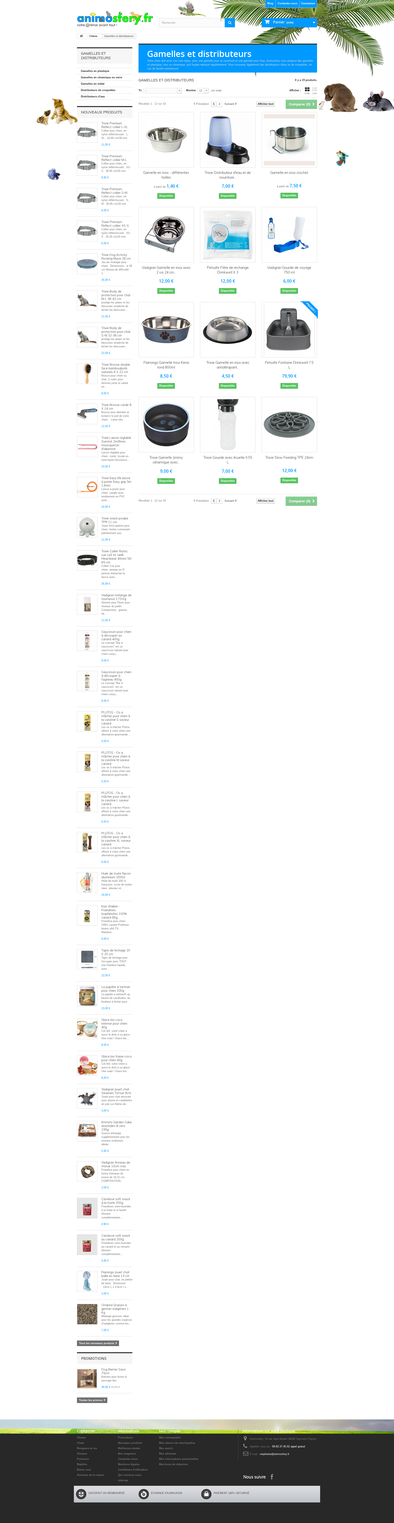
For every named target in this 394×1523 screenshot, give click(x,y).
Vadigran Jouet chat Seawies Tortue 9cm (116, 1091)
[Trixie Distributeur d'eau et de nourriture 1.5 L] (227, 139)
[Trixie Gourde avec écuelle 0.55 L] (227, 424)
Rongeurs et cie (87, 1448)
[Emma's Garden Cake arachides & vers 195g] (87, 1131)
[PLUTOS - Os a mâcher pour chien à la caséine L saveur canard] (87, 802)
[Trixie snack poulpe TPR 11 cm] (87, 527)
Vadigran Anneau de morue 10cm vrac (115, 1164)
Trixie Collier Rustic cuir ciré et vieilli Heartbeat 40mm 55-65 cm (116, 556)
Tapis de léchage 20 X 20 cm (115, 952)
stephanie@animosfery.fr (274, 1454)
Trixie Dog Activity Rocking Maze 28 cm (116, 256)
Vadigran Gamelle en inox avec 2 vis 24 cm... (166, 269)
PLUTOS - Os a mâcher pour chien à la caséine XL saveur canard (116, 838)
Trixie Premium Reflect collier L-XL (114, 125)
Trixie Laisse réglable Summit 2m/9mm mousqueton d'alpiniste (116, 443)
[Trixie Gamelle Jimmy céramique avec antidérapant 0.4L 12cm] (166, 424)
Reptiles (82, 1464)
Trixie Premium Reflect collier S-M (114, 191)
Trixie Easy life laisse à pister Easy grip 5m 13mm (116, 481)
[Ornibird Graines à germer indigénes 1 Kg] (87, 1314)
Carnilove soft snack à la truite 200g (115, 1201)
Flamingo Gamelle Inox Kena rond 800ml (166, 364)
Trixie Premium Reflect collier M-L (114, 158)
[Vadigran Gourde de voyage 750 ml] (289, 234)
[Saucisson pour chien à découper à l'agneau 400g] (87, 681)
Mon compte (169, 1430)
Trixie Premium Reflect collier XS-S (115, 224)
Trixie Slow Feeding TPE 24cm (289, 457)
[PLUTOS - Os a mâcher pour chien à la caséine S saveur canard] (87, 721)
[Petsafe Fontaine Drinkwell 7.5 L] (289, 329)
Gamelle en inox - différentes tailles (166, 174)
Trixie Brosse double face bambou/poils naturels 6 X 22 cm (115, 368)
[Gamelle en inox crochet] (289, 139)
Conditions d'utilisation (133, 1469)
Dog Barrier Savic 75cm (113, 1371)
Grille (307, 93)
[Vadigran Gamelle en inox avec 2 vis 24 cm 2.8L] (166, 234)
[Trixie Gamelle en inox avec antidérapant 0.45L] (227, 329)
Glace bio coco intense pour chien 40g (114, 1023)
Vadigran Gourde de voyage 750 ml (289, 269)
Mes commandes (170, 1437)
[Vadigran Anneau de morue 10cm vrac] (87, 1171)
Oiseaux (82, 1453)
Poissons (83, 1459)
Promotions (94, 1358)
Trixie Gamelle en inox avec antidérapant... (227, 364)
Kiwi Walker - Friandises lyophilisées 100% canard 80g (114, 911)
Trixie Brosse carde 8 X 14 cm (116, 406)
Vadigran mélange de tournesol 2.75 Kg (116, 597)
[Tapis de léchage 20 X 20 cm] (87, 959)
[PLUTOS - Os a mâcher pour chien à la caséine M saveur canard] (87, 761)
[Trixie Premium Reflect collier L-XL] (87, 132)
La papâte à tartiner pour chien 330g (115, 989)
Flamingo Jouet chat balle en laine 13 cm (115, 1274)
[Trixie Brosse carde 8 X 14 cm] (87, 414)
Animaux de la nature (90, 1475)
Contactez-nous (287, 3)
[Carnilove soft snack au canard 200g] (87, 1244)
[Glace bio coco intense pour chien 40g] (87, 1029)
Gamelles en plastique (95, 71)
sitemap (123, 1480)
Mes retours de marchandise (177, 1442)
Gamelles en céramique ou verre (101, 77)
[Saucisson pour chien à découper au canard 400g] (87, 641)
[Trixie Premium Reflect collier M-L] (87, 165)
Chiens (93, 36)
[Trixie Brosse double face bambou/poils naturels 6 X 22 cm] (87, 373)
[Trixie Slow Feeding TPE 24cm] (289, 424)
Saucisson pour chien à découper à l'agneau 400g (116, 675)
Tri (140, 90)
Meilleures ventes (129, 1448)
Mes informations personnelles (178, 1459)
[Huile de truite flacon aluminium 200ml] (87, 882)
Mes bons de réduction (173, 1464)
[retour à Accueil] (81, 36)
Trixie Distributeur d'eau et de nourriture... (228, 174)
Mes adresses (167, 1453)
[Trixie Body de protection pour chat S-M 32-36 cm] (87, 337)
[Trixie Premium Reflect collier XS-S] (87, 231)
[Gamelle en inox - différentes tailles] (166, 139)
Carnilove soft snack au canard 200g (115, 1237)
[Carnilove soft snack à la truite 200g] (87, 1208)
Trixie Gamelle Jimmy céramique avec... (166, 459)
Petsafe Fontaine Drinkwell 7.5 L (289, 364)
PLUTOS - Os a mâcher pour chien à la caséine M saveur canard (115, 758)
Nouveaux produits (101, 112)
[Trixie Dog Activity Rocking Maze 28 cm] (87, 264)
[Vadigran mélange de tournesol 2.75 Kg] (87, 604)
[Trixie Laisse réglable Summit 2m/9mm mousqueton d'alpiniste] (87, 447)
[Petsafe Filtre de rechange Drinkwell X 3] (227, 234)
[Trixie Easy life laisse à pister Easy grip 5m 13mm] (87, 487)
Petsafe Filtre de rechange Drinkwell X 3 (228, 269)
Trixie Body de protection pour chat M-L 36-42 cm (116, 295)
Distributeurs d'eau (93, 96)
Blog (270, 3)
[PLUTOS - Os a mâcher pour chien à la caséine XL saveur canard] (87, 842)
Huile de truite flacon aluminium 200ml (116, 875)
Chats (80, 1442)
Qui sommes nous (129, 1475)
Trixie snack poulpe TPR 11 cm (114, 520)
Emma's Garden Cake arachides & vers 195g (116, 1125)
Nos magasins (127, 1453)
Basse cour (84, 1469)
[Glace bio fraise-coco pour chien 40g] (87, 1065)
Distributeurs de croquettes (98, 90)
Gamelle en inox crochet (289, 172)
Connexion (308, 3)
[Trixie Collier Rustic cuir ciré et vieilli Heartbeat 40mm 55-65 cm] (87, 560)
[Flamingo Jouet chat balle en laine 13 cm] (87, 1281)
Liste (314, 93)
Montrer (191, 90)
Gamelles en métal (92, 83)
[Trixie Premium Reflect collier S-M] (87, 198)
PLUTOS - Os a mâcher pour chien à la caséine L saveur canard (115, 798)
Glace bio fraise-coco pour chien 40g (116, 1058)
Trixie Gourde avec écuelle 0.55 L (227, 459)
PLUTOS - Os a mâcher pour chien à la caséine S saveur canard (115, 717)
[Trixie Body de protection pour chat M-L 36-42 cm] (87, 300)
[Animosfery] (115, 19)
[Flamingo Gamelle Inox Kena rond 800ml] (166, 329)
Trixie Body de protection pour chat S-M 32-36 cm (116, 331)
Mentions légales (129, 1464)
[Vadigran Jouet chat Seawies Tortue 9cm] (87, 1098)
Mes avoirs (166, 1448)
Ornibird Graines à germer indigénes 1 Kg (115, 1308)
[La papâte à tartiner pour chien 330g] (87, 996)
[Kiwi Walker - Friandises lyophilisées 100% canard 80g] (87, 915)
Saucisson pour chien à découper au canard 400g (116, 635)
